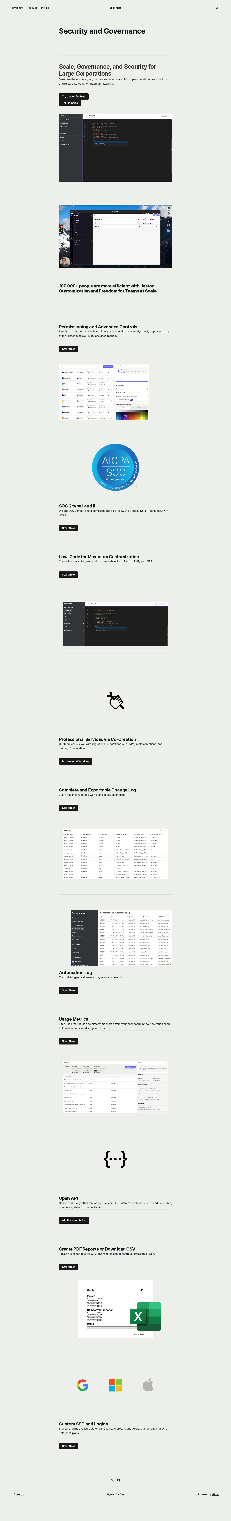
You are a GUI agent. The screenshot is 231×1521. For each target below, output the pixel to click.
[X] (112, 1480)
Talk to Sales (70, 103)
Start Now (68, 348)
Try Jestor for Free (73, 96)
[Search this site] (217, 7)
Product (32, 7)
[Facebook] (118, 1480)
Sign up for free (115, 1494)
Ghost (215, 1494)
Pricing (45, 7)
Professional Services (75, 761)
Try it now (17, 7)
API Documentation (74, 1220)
